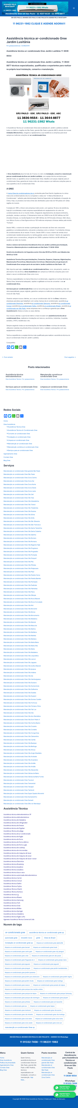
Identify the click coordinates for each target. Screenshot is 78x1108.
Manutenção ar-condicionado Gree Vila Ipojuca (20, 669)
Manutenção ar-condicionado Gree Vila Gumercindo (21, 686)
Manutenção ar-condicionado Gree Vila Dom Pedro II (22, 720)
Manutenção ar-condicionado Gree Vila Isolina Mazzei (22, 666)
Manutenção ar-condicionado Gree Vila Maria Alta (21, 646)
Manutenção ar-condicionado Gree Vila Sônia (19, 515)
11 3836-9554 (70, 1076)
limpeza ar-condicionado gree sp (16, 1006)
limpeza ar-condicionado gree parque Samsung (56, 993)
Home (6, 421)
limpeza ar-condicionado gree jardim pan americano (22, 977)
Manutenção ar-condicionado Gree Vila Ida (18, 676)
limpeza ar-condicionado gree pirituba (17, 1002)
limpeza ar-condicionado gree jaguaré (46, 964)
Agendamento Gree (10, 454)
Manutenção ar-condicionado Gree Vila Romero (20, 538)
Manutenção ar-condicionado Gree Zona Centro (20, 478)
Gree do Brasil (49, 938)
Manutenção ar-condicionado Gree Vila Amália (19, 766)
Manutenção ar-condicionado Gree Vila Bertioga (20, 746)
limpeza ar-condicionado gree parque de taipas (20, 993)
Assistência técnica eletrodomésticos (14, 375)
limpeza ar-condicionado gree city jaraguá (50, 951)
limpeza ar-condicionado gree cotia (16, 956)
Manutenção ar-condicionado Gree (20, 444)
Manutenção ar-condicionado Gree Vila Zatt (19, 494)
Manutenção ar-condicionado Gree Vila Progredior (21, 551)
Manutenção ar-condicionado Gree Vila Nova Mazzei (22, 599)
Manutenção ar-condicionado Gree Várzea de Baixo (21, 773)
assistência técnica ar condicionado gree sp (46, 932)
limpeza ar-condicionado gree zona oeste (18, 1023)
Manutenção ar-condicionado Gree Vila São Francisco (22, 525)
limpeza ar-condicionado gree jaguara (17, 964)
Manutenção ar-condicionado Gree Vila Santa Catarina (22, 531)
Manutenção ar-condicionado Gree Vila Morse (19, 612)
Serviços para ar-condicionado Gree (21, 387)
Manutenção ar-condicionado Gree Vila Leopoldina (21, 656)
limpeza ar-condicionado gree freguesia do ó (20, 960)
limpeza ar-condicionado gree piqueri (55, 997)
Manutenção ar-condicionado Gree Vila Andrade (20, 756)
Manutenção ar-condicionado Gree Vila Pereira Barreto (22, 578)
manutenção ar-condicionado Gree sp (20, 1027)
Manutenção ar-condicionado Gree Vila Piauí (19, 572)
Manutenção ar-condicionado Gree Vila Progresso (21, 548)
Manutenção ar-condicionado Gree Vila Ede (19, 713)
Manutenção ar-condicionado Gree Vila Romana (20, 541)
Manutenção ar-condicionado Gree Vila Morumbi (20, 609)
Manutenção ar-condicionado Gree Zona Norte (20, 484)
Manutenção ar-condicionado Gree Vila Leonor (20, 659)
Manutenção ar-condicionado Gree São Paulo (19, 474)
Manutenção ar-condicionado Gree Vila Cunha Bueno (22, 723)
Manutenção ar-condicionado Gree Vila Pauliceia (20, 585)
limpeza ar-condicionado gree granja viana (52, 960)
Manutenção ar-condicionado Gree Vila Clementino (21, 736)
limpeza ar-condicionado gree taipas (42, 1006)
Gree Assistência (9, 424)
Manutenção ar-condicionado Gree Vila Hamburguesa (22, 679)
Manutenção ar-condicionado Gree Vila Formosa (20, 703)
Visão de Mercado (59, 1099)
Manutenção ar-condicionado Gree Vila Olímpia (20, 595)
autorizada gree (11, 938)
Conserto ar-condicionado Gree (19, 434)
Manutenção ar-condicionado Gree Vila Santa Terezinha (23, 528)
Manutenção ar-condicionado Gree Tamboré (19, 790)
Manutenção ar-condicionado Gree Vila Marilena (20, 632)
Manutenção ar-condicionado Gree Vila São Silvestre (22, 521)
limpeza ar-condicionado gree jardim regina (57, 977)
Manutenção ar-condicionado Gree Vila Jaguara (20, 662)
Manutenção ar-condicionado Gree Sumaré (18, 800)
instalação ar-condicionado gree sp (19, 943)
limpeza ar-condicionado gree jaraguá (17, 968)
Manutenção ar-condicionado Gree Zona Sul (19, 481)
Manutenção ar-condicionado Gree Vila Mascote (20, 625)
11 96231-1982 (49, 1041)
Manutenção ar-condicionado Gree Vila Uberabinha (21, 501)
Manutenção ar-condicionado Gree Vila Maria (19, 649)
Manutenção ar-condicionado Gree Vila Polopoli (20, 558)
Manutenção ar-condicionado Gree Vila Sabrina (20, 535)
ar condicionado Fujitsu (28, 306)
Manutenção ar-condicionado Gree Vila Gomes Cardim (22, 699)
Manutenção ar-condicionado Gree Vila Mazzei (20, 622)
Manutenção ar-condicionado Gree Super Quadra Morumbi (24, 793)
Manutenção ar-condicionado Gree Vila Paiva (19, 592)
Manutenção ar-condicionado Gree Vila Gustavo (20, 683)
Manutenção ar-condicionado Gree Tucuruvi (19, 780)
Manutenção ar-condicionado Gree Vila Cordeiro (20, 730)
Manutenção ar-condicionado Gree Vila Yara (19, 498)
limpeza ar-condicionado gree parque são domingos (22, 997)
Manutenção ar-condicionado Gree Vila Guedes (20, 693)
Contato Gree (8, 457)
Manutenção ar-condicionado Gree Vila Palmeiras (20, 589)
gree (38, 938)
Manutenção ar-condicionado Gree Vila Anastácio (21, 760)
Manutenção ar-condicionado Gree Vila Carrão (20, 740)
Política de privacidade (7, 1063)
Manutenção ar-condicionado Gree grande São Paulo (22, 471)
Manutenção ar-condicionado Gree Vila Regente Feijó (22, 545)
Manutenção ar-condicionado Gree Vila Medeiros (20, 619)
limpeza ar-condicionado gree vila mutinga (50, 1014)
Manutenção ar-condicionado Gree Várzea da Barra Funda (24, 777)
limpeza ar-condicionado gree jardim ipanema (20, 972)
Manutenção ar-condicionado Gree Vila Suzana (20, 511)
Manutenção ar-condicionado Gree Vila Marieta (20, 635)
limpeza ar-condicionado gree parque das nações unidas (24, 989)
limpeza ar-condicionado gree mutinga (50, 981)
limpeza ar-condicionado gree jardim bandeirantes (50, 968)
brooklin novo (26, 938)
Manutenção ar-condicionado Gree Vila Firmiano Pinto (22, 706)
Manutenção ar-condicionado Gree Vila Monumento (21, 615)
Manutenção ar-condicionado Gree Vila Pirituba (20, 565)
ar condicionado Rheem (52, 306)
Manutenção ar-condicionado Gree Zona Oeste (20, 488)
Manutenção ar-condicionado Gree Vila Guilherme (21, 689)
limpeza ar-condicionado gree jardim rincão (19, 981)
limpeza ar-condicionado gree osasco (17, 985)
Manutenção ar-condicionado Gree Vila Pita (18, 562)
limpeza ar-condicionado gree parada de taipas (49, 985)
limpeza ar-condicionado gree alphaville (50, 943)
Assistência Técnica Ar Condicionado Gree (22, 430)
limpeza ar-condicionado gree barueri (17, 947)
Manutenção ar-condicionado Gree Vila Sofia (19, 518)
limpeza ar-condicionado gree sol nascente (48, 1002)
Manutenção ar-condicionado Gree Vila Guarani (20, 696)
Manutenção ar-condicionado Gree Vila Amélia (19, 763)
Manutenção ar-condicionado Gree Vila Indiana (20, 672)
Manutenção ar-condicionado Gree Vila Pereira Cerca (22, 575)
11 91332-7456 (29, 1041)
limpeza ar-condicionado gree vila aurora (47, 1010)
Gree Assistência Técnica (13, 379)
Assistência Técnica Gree (16, 427)
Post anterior (7, 357)
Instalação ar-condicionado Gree (19, 437)
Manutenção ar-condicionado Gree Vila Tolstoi (19, 504)
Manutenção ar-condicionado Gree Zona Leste (20, 491)
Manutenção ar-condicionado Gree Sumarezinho (20, 797)
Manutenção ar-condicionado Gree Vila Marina (20, 629)
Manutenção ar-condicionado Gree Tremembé (19, 783)
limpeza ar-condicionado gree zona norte (49, 1018)
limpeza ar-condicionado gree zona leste (18, 1018)
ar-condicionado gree (15, 932)
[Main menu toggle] (74, 8)
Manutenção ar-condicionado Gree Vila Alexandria (21, 770)
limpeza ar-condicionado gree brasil (45, 947)
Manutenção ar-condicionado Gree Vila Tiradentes (21, 508)
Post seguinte (70, 357)
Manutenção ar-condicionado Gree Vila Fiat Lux (20, 709)
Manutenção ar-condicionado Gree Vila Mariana (20, 639)
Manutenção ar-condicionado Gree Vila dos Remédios (22, 716)
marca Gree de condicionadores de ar (21, 193)
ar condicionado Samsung (41, 303)
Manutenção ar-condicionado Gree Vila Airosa (19, 750)
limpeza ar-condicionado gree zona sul (49, 1023)
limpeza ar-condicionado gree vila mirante (19, 1014)
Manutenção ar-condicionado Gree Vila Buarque (20, 743)
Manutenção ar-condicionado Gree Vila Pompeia (20, 555)
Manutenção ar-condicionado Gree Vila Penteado (20, 582)
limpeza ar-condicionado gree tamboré (18, 1010)
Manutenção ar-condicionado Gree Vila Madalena (21, 652)
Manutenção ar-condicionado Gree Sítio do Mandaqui (22, 804)
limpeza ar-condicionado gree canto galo (18, 951)
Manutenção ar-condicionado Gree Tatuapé (19, 787)
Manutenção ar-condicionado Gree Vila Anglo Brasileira (22, 753)
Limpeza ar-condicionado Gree (53, 387)
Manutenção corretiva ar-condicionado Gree (51, 375)
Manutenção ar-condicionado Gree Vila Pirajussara (21, 568)
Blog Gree (7, 460)
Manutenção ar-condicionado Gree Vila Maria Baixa (21, 642)
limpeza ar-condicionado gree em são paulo (46, 956)
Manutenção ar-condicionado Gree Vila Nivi (18, 605)
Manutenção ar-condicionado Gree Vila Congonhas (21, 733)
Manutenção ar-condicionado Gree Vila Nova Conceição (23, 602)
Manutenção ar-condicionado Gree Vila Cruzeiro (20, 726)
